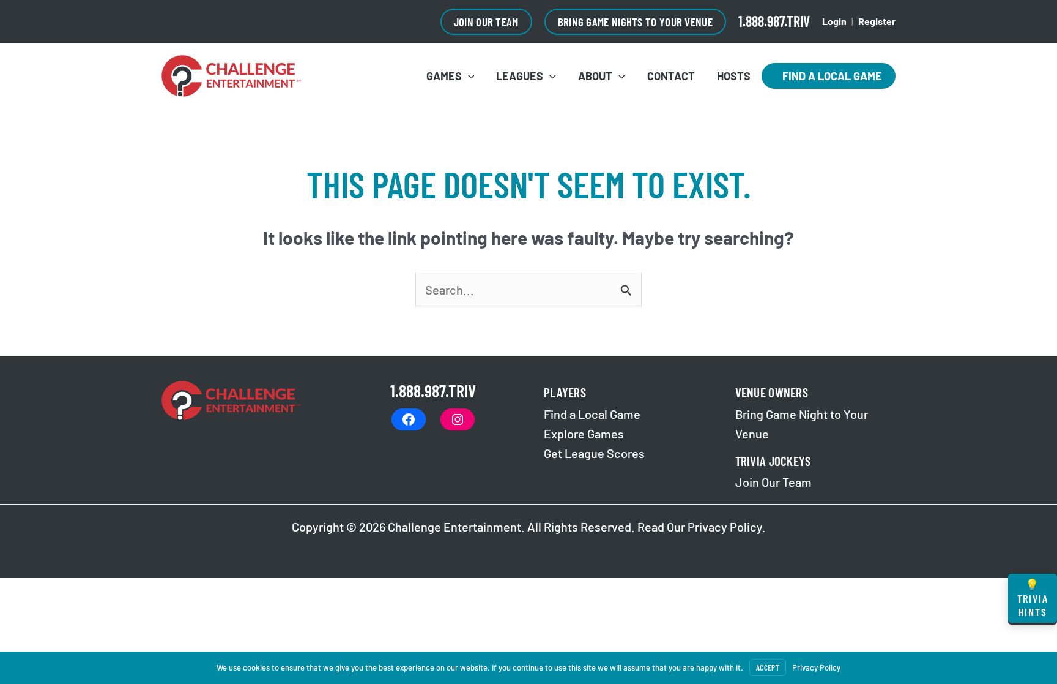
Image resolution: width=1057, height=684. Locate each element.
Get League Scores (594, 453)
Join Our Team (773, 482)
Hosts (734, 76)
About (595, 76)
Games (444, 76)
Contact (671, 76)
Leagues (519, 76)
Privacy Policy (725, 526)
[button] (486, 22)
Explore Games (584, 433)
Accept (767, 667)
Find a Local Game (828, 76)
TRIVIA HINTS (1032, 597)
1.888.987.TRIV (774, 21)
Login (834, 21)
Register (877, 21)
